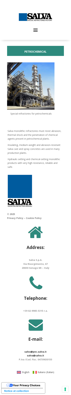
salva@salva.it (35, 355)
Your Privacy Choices (26, 385)
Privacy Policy (15, 218)
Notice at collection (16, 391)
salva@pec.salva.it (35, 351)
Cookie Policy (34, 218)
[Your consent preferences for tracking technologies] (65, 389)
